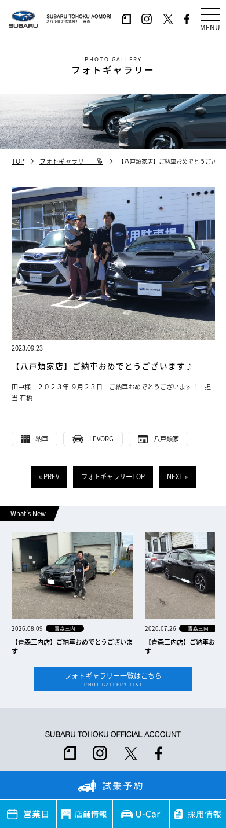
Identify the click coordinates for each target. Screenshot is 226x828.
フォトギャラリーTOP (113, 476)
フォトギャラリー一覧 (71, 160)
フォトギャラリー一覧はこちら (113, 679)
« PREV (49, 476)
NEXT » (177, 476)
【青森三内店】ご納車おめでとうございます (72, 646)
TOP (18, 160)
